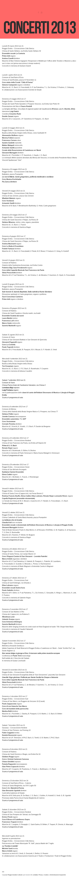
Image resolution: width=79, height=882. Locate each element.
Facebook (38, 12)
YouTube (42, 12)
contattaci (35, 875)
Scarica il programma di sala (12, 397)
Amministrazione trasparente (58, 875)
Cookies (46, 875)
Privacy (41, 875)
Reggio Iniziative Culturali (15, 875)
